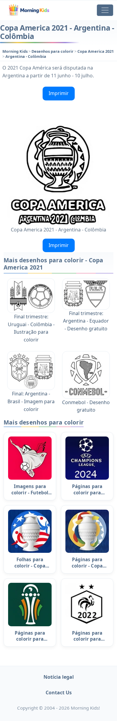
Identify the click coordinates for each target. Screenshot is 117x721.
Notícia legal (59, 677)
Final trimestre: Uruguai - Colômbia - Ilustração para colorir (31, 328)
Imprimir (59, 93)
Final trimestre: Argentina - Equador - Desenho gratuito (86, 321)
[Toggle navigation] (105, 10)
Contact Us (59, 692)
